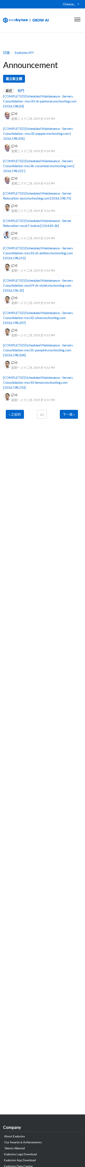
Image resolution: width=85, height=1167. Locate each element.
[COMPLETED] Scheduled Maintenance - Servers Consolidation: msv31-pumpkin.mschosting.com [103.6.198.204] (38, 350)
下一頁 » (69, 414)
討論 (6, 52)
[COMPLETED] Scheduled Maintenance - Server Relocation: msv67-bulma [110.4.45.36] (37, 223)
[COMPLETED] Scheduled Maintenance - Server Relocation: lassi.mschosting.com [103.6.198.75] (37, 195)
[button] (77, 18)
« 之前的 (15, 414)
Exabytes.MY (24, 52)
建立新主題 (14, 79)
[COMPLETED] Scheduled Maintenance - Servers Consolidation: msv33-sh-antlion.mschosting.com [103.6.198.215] (38, 253)
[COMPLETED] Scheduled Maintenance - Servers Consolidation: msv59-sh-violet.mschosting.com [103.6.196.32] (38, 285)
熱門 (21, 91)
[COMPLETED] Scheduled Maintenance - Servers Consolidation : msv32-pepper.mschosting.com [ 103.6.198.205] (38, 133)
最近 (9, 91)
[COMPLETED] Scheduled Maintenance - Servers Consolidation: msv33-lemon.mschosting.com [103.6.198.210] (38, 382)
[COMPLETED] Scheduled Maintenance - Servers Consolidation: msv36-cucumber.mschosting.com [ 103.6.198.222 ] (38, 166)
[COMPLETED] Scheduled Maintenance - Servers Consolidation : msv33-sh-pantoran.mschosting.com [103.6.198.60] (40, 101)
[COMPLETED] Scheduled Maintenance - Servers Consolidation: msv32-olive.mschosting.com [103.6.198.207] (38, 318)
